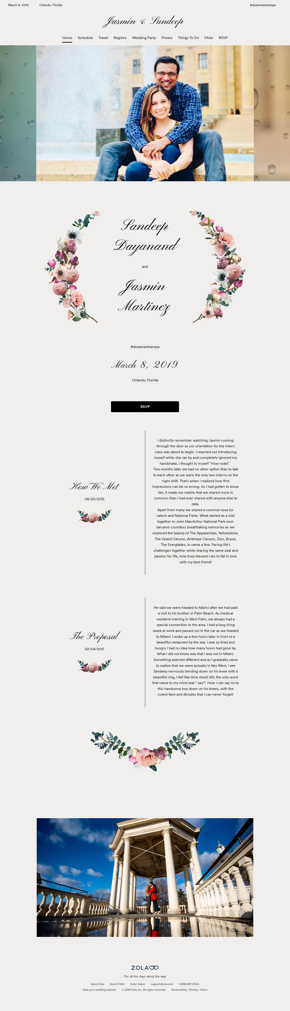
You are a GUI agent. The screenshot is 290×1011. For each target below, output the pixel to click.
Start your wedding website (99, 990)
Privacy (193, 990)
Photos (166, 38)
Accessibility (179, 990)
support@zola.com (162, 984)
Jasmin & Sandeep (145, 21)
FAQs (208, 38)
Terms (204, 990)
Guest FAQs (117, 984)
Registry (120, 38)
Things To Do (188, 38)
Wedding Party (144, 38)
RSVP (223, 38)
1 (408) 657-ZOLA (189, 984)
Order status (137, 984)
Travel (103, 38)
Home (67, 38)
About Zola (97, 984)
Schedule (85, 38)
